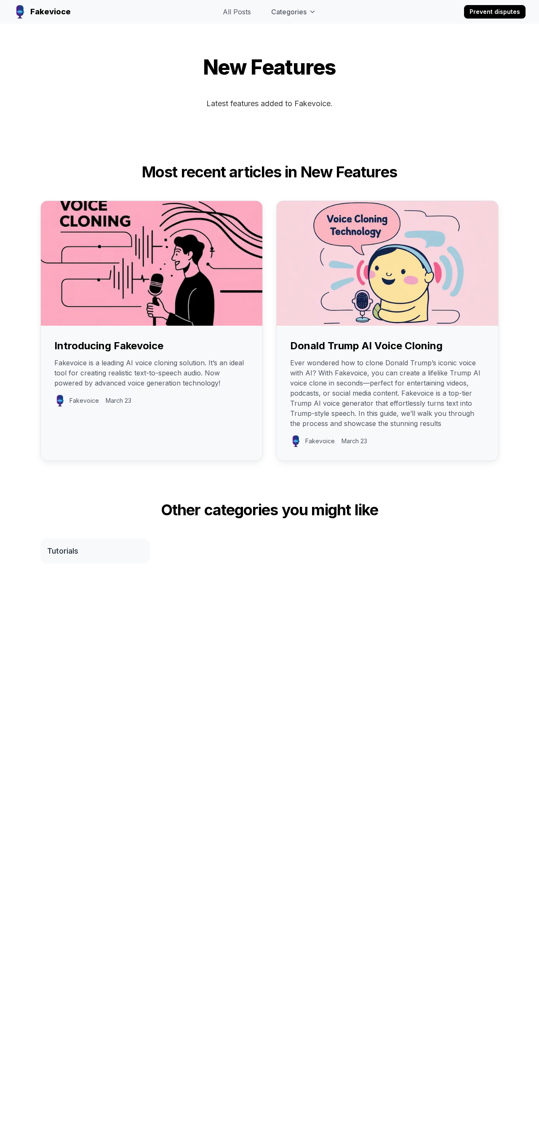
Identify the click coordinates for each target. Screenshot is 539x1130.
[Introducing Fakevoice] (151, 263)
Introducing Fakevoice (108, 346)
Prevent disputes (495, 11)
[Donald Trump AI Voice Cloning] (387, 263)
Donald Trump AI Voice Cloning (366, 346)
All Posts (237, 12)
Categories (289, 12)
